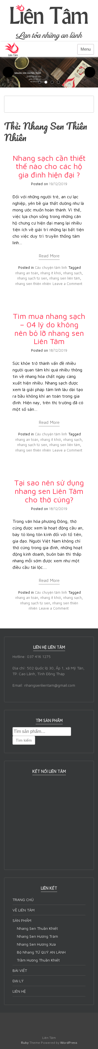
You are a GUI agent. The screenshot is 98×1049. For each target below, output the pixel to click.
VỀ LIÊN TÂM (24, 910)
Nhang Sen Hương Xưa (36, 944)
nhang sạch (72, 273)
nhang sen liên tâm (64, 278)
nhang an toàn (26, 273)
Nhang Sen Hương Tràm (37, 936)
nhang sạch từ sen (32, 278)
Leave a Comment (67, 283)
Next (89, 72)
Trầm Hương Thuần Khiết (38, 960)
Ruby (25, 1043)
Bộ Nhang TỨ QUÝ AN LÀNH (41, 952)
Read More (49, 255)
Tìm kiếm (24, 740)
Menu (86, 49)
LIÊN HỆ (19, 991)
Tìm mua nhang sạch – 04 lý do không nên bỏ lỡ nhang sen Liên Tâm (49, 328)
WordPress (68, 1043)
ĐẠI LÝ (18, 980)
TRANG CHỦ (23, 899)
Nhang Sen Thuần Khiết (37, 928)
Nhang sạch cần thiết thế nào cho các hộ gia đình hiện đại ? (49, 166)
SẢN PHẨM (22, 920)
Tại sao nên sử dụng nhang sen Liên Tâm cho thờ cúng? (49, 491)
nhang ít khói (50, 273)
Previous (8, 72)
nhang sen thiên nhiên (33, 283)
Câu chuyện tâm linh (51, 267)
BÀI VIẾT (20, 970)
